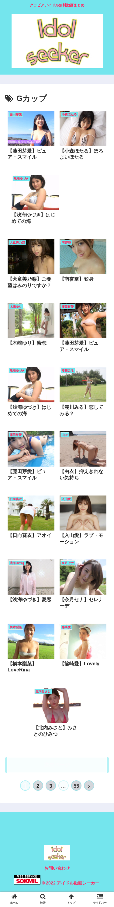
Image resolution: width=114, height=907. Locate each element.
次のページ (57, 765)
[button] (102, 646)
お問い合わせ (57, 868)
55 (76, 786)
